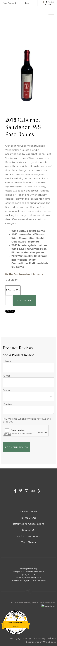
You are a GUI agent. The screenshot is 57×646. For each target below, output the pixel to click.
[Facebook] (15, 491)
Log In (28, 3)
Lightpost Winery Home (16, 14)
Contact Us (28, 530)
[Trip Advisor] (33, 491)
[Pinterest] (20, 491)
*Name (7, 361)
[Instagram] (26, 491)
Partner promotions (28, 536)
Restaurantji (16, 629)
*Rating (7, 390)
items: (49, 3)
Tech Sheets (28, 542)
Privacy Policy (28, 511)
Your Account (9, 3)
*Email (6, 375)
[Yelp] (39, 491)
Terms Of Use (28, 517)
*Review (7, 404)
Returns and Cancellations (28, 523)
